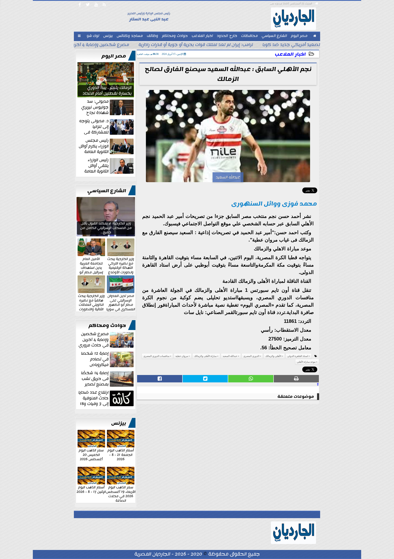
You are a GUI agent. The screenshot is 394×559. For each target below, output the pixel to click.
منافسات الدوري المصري (156, 356)
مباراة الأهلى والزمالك (205, 356)
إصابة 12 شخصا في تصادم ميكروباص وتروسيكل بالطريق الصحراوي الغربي (107, 359)
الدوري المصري (251, 356)
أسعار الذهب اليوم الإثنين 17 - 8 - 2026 (91, 489)
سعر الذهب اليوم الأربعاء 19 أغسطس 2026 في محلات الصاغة (120, 493)
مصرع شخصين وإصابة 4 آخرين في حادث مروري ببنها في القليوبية (106, 339)
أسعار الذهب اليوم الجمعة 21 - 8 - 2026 (121, 454)
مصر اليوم (114, 56)
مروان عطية (181, 356)
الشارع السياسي (106, 190)
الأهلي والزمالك (273, 356)
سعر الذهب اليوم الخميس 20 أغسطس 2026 (91, 454)
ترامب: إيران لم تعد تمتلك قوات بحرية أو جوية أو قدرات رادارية (196, 45)
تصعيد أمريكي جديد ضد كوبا (291, 45)
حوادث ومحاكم (107, 325)
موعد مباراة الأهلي (306, 361)
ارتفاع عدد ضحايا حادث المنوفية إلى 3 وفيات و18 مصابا (106, 398)
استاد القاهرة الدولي (297, 356)
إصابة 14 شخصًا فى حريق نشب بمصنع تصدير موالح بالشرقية (107, 378)
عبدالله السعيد (230, 356)
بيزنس (118, 423)
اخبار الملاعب (290, 54)
